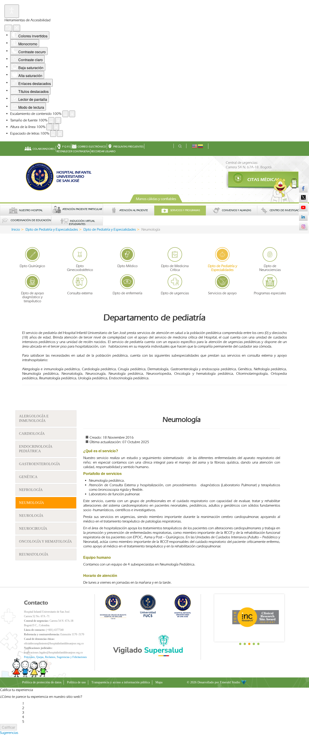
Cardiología (32, 433)
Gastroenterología (39, 464)
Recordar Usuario (103, 151)
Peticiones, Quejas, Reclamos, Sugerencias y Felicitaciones (55, 657)
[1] (256, 179)
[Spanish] (201, 146)
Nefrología (31, 490)
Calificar (8, 727)
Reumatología (33, 554)
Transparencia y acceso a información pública (120, 682)
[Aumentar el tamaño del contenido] (72, 114)
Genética (28, 477)
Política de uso (76, 682)
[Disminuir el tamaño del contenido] (65, 114)
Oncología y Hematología (45, 541)
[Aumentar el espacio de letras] (60, 133)
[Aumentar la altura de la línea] (56, 127)
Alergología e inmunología (34, 418)
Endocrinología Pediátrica (35, 449)
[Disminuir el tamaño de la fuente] (51, 120)
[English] (195, 146)
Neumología (31, 503)
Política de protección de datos (41, 682)
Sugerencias (9, 732)
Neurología (31, 515)
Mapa (158, 682)
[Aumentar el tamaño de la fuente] (58, 120)
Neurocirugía (33, 528)
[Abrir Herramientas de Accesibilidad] (12, 11)
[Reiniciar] (8, 28)
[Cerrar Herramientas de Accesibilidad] (16, 28)
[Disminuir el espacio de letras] (53, 133)
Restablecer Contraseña (73, 151)
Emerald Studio (230, 682)
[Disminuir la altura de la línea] (49, 127)
